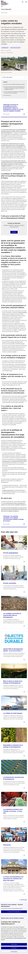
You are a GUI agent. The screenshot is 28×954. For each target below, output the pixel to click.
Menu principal (26, 2)
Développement (5, 47)
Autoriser (14, 232)
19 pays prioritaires (22, 312)
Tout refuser (14, 948)
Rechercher (22, 2)
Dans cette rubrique (7, 77)
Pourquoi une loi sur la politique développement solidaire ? (14, 84)
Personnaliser (14, 951)
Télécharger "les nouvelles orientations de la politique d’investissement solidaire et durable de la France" (13, 519)
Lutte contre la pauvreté (15, 47)
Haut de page (23, 899)
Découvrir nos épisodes (14, 911)
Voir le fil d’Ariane (4, 12)
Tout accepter (14, 944)
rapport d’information (8, 490)
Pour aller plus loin (7, 95)
